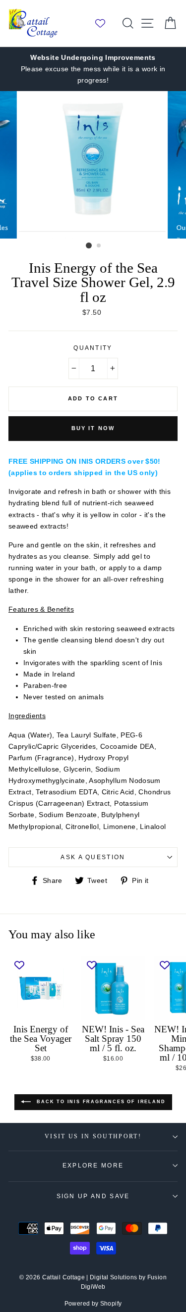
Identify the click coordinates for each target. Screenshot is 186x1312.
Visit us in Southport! (93, 1136)
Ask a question (93, 857)
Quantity (93, 348)
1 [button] (89, 245)
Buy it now (93, 428)
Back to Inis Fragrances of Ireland (100, 1101)
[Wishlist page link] (105, 23)
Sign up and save (93, 1196)
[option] (93, 69)
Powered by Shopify (93, 1303)
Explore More (93, 1165)
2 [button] (99, 245)
